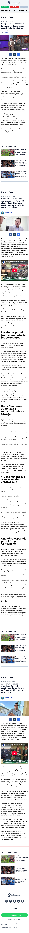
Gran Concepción (6, 10)
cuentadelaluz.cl (5, 133)
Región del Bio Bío (18, 10)
